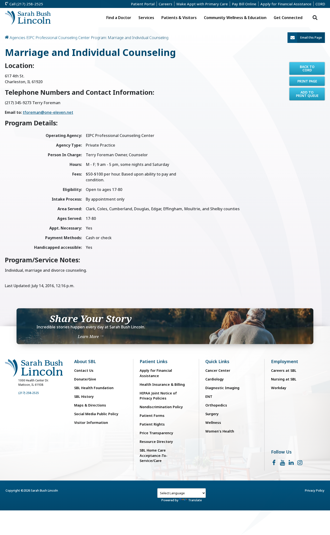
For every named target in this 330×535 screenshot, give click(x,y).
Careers (165, 3)
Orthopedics (216, 405)
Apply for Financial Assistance (285, 3)
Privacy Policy (314, 490)
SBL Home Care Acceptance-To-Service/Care (153, 455)
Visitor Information (91, 422)
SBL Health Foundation (94, 388)
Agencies (17, 37)
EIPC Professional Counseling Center (58, 37)
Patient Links (153, 361)
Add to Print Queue (307, 94)
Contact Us (83, 370)
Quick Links (217, 361)
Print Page (307, 81)
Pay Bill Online (244, 3)
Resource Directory (156, 441)
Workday (278, 388)
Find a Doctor (118, 17)
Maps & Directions (90, 405)
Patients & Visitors (179, 17)
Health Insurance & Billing (162, 384)
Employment (284, 361)
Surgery (212, 414)
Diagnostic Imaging (222, 388)
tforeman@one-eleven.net (48, 112)
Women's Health (219, 431)
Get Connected (288, 17)
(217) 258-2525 (28, 393)
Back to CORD (307, 68)
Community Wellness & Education (235, 17)
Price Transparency (156, 433)
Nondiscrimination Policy (161, 407)
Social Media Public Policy (96, 414)
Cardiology (214, 379)
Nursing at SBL (283, 379)
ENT (208, 396)
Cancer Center (217, 370)
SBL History (84, 396)
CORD (320, 3)
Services (146, 17)
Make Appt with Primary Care (202, 3)
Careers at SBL (283, 370)
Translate (195, 500)
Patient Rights (152, 424)
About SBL (85, 361)
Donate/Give (85, 379)
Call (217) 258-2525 (25, 3)
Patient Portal (143, 3)
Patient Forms (152, 415)
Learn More (89, 336)
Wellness (213, 422)
